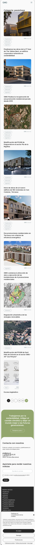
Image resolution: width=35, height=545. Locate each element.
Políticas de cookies (10, 543)
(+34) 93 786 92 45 (9, 454)
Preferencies (19, 540)
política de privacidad (19, 475)
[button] (34, 515)
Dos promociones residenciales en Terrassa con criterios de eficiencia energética (17, 235)
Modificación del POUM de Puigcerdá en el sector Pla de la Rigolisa (16, 144)
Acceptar (18, 531)
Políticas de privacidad (21, 543)
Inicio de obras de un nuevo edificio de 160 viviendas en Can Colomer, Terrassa (16, 190)
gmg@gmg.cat (7, 453)
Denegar (18, 535)
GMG (5, 2)
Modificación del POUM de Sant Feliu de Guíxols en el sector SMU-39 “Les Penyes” (17, 354)
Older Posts (26, 400)
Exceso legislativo (11, 392)
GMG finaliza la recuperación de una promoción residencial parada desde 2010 (17, 99)
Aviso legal (29, 543)
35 (19, 400)
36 (23, 400)
